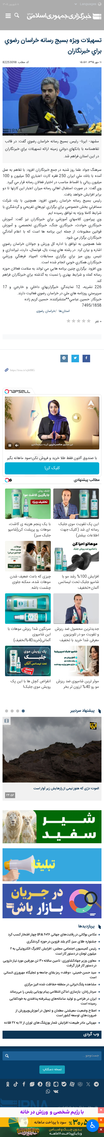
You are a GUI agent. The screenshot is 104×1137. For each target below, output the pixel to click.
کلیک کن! (52, 468)
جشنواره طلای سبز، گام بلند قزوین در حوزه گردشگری (61, 942)
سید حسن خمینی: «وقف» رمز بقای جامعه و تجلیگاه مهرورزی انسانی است (50, 975)
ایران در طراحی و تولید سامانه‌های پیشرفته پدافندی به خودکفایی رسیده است (52, 1001)
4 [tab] (6, 710)
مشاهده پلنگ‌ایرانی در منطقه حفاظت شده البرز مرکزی (60, 984)
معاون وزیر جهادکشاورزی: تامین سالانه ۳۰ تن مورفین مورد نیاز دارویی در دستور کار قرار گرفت (49, 963)
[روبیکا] (80, 1085)
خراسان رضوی (45, 311)
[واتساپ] (48, 1092)
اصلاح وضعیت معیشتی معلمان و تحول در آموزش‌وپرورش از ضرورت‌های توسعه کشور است (56, 1013)
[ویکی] (56, 1092)
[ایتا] (48, 1085)
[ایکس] (88, 1085)
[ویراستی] (32, 1085)
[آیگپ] (56, 1085)
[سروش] (40, 1085)
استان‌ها (64, 311)
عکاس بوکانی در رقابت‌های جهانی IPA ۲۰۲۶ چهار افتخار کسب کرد (52, 934)
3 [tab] (12, 710)
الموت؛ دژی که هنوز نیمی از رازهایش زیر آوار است (66, 788)
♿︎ (92, 1125)
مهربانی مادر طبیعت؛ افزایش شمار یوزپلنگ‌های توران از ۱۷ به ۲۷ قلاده (50, 1023)
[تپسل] (6, 391)
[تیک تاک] (15, 1085)
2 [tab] (17, 710)
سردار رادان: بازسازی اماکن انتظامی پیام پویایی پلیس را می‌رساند (53, 992)
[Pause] (10, 445)
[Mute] (17, 445)
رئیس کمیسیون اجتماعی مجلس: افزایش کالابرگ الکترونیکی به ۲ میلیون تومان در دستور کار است (53, 951)
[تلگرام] (96, 1085)
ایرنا (59, 16)
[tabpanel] (52, 759)
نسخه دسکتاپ (52, 1069)
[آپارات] (72, 1085)
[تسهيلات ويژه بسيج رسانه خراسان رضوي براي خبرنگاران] (52, 101)
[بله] (64, 1085)
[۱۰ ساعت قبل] (52, 750)
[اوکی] (7, 1085)
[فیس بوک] (23, 1085)
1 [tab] (23, 710)
